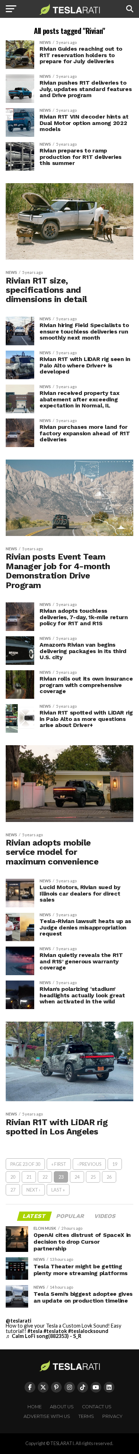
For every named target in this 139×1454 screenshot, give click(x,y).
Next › (33, 1190)
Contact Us (97, 1406)
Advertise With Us (47, 1416)
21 (28, 1177)
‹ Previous (89, 1164)
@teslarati (18, 1321)
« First (58, 1164)
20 (12, 1177)
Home (34, 1406)
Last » (58, 1190)
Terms (86, 1416)
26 (109, 1177)
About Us (62, 1406)
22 (44, 1177)
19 (114, 1164)
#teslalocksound (88, 1331)
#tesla (34, 1331)
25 (93, 1177)
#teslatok (55, 1331)
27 (12, 1190)
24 (76, 1177)
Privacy (112, 1416)
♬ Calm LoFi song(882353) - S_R (43, 1336)
